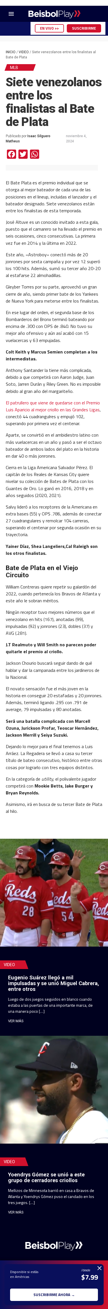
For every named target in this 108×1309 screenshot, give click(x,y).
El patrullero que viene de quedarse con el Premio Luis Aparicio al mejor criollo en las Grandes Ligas (53, 406)
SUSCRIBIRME (84, 28)
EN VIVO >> (49, 28)
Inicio (11, 52)
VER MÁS (16, 1021)
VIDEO (24, 52)
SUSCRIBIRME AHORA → (54, 1294)
